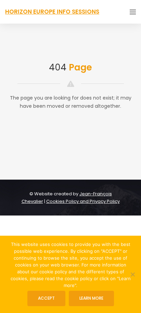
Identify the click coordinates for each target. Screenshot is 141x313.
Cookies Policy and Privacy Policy (83, 201)
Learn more (91, 298)
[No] (132, 274)
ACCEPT (46, 298)
